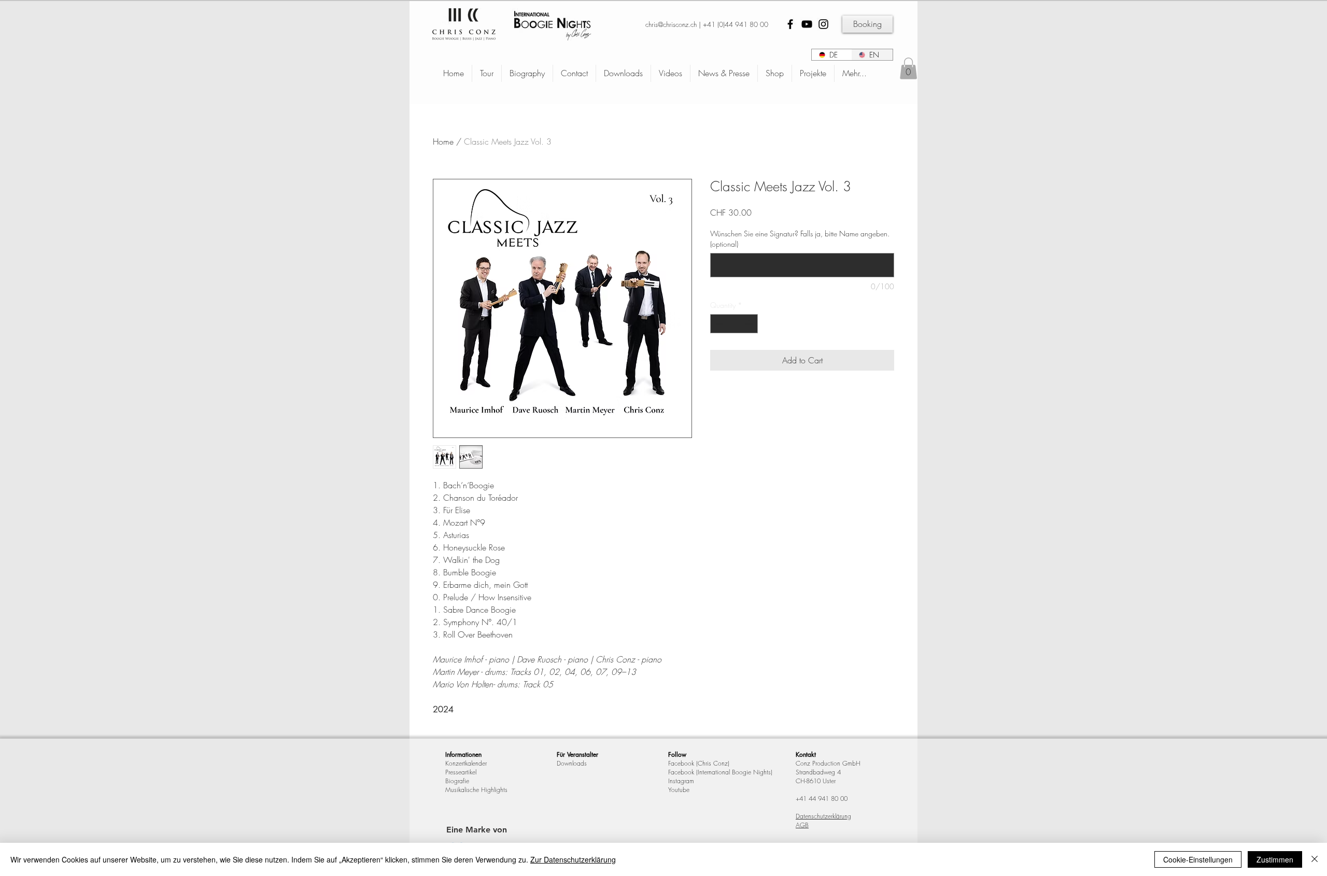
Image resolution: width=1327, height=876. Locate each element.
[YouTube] (806, 24)
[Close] (1314, 859)
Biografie (457, 780)
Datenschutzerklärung (823, 816)
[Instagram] (823, 24)
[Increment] (749, 324)
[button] (908, 68)
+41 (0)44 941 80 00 (735, 24)
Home (443, 141)
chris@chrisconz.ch (671, 24)
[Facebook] (790, 24)
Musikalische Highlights (476, 789)
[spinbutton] (734, 324)
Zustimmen (1275, 859)
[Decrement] (718, 324)
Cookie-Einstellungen (1198, 859)
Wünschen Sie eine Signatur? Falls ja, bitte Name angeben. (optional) (800, 239)
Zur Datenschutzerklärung (573, 859)
